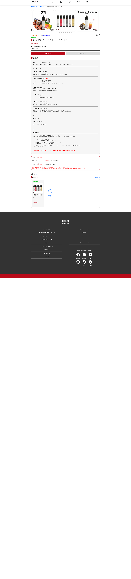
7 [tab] (71, 32)
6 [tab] (69, 32)
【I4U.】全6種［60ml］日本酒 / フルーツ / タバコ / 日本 (38, 196)
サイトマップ (46, 256)
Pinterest (90, 265)
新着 (70, 3)
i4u (36, 174)
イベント (46, 253)
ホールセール (46, 236)
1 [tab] (59, 32)
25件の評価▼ (46, 35)
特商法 (45, 243)
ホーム (35, 3)
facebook (78, 258)
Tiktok (84, 265)
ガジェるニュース (83, 242)
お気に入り (78, 3)
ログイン (83, 236)
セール (52, 3)
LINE (78, 265)
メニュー (96, 3)
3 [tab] (63, 32)
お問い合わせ (83, 232)
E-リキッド (42, 6)
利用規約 (46, 250)
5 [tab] (67, 32)
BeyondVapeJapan (34, 6)
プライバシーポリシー (46, 246)
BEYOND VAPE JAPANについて (46, 232)
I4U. (39, 6)
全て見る (97, 177)
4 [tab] (65, 32)
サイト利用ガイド (46, 239)
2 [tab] (61, 32)
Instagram (84, 258)
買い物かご (87, 3)
